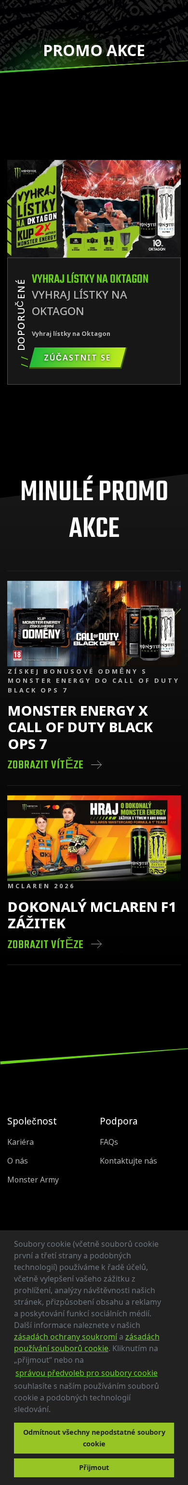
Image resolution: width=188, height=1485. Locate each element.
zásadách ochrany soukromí (65, 1336)
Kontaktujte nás (128, 1161)
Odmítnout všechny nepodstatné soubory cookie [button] (94, 1437)
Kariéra (20, 1142)
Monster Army (33, 1179)
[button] (54, 1410)
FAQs (109, 1142)
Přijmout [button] (94, 1467)
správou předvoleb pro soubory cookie (86, 1373)
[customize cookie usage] (59, 1412)
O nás (17, 1161)
